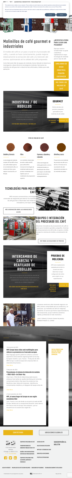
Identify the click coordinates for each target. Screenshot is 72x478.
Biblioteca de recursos (43, 453)
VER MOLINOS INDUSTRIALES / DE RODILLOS (24, 124)
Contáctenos (18, 432)
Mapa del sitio (58, 473)
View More (9, 365)
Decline (61, 14)
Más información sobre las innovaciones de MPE (18, 210)
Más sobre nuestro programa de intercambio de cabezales (23, 288)
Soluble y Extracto (8, 154)
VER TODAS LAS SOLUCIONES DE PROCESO (52, 241)
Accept (50, 14)
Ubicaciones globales (54, 432)
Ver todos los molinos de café (61, 85)
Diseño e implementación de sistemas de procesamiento (27, 453)
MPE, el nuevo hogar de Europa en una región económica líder (21, 398)
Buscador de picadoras (38, 468)
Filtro (21, 154)
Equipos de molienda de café (27, 442)
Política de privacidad (43, 457)
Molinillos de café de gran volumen (21, 468)
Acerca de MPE (40, 442)
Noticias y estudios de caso (44, 450)
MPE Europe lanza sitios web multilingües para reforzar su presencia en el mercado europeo (22, 351)
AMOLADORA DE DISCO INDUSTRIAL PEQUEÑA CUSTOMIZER (61, 70)
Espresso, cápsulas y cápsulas (43, 156)
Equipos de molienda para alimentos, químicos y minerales (26, 460)
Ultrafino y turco (59, 154)
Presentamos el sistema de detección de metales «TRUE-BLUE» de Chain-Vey (23, 373)
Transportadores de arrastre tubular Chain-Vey (27, 447)
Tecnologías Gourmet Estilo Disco (53, 468)
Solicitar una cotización (43, 446)
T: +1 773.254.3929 (10, 453)
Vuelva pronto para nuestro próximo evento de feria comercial (57, 352)
